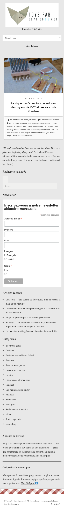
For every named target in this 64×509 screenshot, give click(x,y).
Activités (10, 350)
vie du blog (11, 424)
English (10, 259)
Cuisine (9, 375)
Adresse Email (13, 218)
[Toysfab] (32, 15)
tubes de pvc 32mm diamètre (31, 133)
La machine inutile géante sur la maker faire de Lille (31, 331)
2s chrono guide (13, 345)
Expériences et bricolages (18, 379)
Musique (32, 120)
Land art (10, 384)
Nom (6, 240)
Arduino (10, 360)
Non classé (11, 399)
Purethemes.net (20, 500)
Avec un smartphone (15, 365)
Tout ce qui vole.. (14, 419)
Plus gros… (11, 404)
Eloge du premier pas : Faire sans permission (28, 317)
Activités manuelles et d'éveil (20, 355)
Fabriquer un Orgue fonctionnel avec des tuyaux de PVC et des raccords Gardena (34, 107)
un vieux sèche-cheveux (22, 136)
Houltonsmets (13, 504)
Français (11, 255)
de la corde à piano (27, 123)
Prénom (8, 229)
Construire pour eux (20, 120)
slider (8, 414)
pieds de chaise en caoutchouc (41, 126)
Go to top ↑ (55, 504)
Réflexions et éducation (17, 409)
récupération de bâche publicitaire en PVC (37, 130)
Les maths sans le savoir (18, 389)
